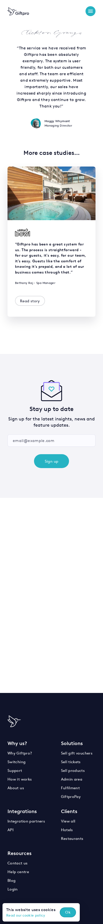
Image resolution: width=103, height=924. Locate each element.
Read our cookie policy (25, 915)
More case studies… (52, 152)
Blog (12, 880)
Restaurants (72, 838)
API (11, 829)
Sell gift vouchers (76, 753)
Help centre (18, 871)
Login (13, 889)
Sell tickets (71, 761)
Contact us (18, 863)
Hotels (67, 829)
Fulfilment (70, 788)
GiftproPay (71, 796)
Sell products (73, 770)
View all (68, 821)
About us (16, 788)
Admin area (71, 779)
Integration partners (26, 821)
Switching (17, 761)
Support (15, 770)
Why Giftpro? (20, 753)
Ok (67, 912)
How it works (20, 779)
